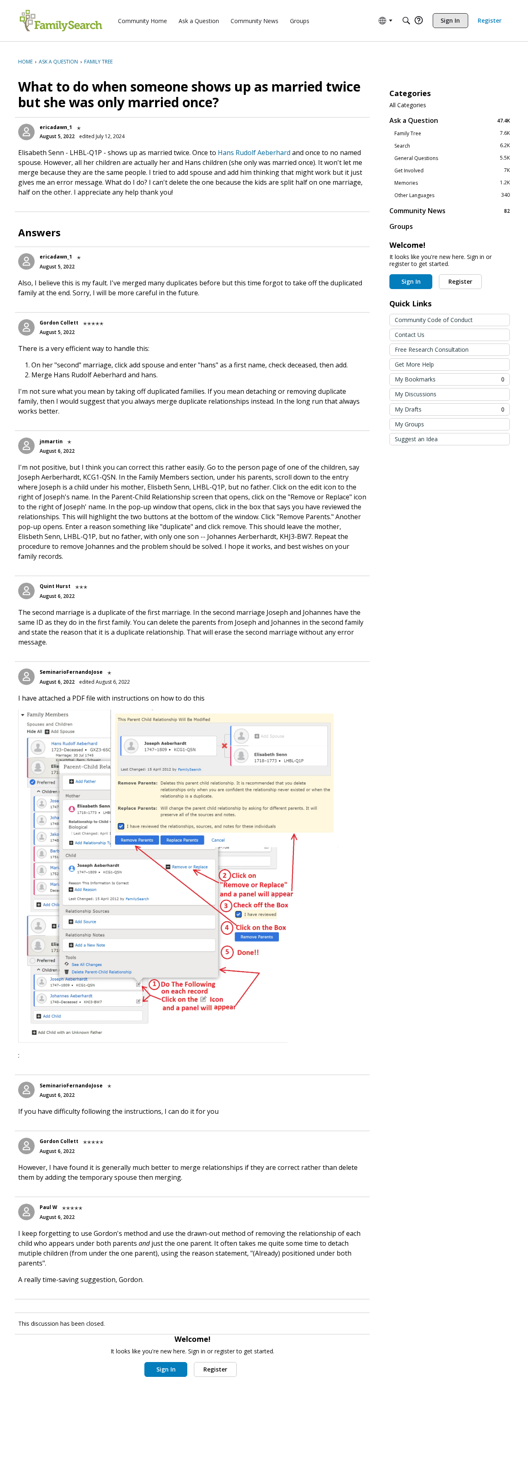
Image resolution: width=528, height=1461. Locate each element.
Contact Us (409, 335)
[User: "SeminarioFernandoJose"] (26, 676)
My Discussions (415, 394)
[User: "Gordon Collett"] (26, 327)
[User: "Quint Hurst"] (26, 591)
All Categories (407, 105)
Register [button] (215, 1369)
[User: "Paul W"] (26, 1212)
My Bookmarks (449, 379)
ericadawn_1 (56, 127)
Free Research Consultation (432, 349)
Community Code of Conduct (434, 320)
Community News (449, 210)
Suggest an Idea (416, 439)
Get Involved (452, 170)
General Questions (452, 158)
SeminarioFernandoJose (71, 671)
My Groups (409, 424)
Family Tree (452, 133)
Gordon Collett (59, 322)
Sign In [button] (166, 1369)
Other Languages (452, 195)
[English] (61, 20)
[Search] (406, 20)
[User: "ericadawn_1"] (26, 132)
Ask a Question (449, 120)
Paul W (48, 1207)
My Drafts (449, 409)
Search (452, 145)
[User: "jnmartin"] (26, 446)
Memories (452, 182)
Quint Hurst (55, 586)
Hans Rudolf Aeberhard (254, 152)
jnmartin (51, 441)
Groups (401, 226)
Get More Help (414, 364)
